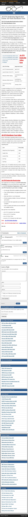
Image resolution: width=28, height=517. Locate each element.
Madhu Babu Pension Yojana (8, 453)
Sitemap (3, 4)
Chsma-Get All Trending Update (9, 1)
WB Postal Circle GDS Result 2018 (9, 332)
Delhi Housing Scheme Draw (8, 440)
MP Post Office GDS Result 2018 (9, 323)
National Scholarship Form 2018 (9, 502)
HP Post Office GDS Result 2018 (9, 353)
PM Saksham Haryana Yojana (8, 455)
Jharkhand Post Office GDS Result (9, 345)
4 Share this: (5, 60)
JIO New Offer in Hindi (7, 506)
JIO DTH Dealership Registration (9, 499)
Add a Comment (21, 233)
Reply (25, 242)
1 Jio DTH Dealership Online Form (10, 55)
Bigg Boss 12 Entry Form (7, 475)
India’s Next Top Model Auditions (9, 477)
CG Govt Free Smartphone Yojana (9, 508)
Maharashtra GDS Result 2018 (8, 349)
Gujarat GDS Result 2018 (7, 327)
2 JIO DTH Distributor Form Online (10, 57)
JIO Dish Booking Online (7, 493)
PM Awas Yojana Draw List (8, 449)
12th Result (11, 2)
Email (3, 286)
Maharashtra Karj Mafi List (7, 442)
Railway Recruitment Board (8, 510)
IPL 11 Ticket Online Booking (8, 491)
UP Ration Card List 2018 (7, 497)
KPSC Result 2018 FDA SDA (8, 418)
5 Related (4, 62)
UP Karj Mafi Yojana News (7, 446)
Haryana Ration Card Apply (8, 504)
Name (3, 282)
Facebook (18, 2)
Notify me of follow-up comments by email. (12, 293)
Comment (4, 271)
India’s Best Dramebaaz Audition (9, 471)
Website (3, 289)
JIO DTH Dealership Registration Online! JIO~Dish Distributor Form (13, 18)
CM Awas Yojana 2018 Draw (8, 457)
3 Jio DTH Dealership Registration (10, 59)
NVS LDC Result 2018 (6, 414)
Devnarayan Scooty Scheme (8, 451)
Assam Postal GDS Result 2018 (8, 340)
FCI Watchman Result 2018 (7, 416)
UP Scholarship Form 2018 (8, 495)
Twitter (24, 2)
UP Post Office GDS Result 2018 (9, 336)
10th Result (4, 2)
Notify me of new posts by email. (10, 295)
